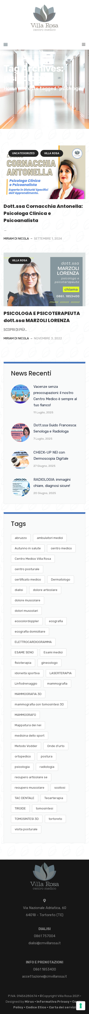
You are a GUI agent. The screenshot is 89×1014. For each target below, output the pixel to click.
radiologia (47, 767)
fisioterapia (23, 662)
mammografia (57, 683)
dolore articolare (45, 590)
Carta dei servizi (62, 1007)
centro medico (61, 548)
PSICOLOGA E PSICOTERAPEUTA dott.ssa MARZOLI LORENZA (42, 317)
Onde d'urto (56, 746)
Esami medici (53, 652)
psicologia (22, 767)
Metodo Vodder (26, 746)
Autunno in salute (28, 548)
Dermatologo (60, 579)
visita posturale (26, 829)
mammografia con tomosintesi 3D (39, 704)
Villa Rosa (51, 153)
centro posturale (27, 569)
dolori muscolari (26, 610)
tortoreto (55, 819)
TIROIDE (20, 808)
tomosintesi (44, 808)
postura (46, 756)
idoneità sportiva (27, 673)
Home (10, 88)
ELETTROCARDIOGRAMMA (33, 642)
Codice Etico (36, 1007)
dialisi (19, 590)
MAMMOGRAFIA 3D (28, 694)
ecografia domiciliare (30, 631)
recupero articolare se (31, 777)
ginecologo (49, 662)
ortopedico (23, 756)
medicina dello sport (29, 735)
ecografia (56, 621)
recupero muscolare (29, 787)
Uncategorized (23, 153)
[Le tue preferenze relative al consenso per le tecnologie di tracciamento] (80, 1005)
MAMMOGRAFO (25, 715)
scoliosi (59, 787)
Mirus (29, 1001)
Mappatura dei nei (28, 725)
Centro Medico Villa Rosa (33, 558)
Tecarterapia (53, 798)
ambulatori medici (50, 538)
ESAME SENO (24, 652)
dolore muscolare (27, 600)
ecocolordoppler (27, 621)
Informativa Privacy (53, 1001)
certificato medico (28, 579)
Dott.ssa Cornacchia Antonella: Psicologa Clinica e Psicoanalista (43, 213)
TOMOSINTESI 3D (27, 819)
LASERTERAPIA (61, 673)
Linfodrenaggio (26, 683)
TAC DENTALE (24, 798)
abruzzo (21, 538)
